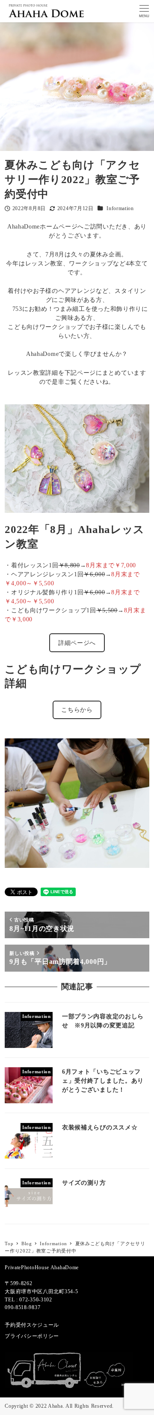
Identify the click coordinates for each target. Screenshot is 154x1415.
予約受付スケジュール (32, 1325)
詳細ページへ (77, 643)
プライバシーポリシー (32, 1336)
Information (120, 208)
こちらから (77, 710)
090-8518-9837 (22, 1307)
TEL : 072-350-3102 (28, 1300)
